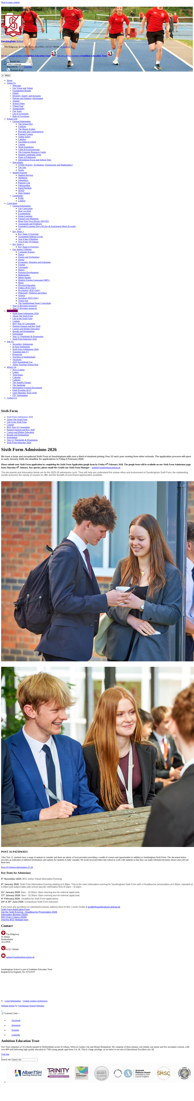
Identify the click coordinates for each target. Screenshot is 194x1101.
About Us (11, 83)
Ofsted (15, 93)
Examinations (24, 213)
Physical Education (26, 285)
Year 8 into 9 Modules (28, 239)
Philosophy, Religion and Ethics (32, 293)
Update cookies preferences (35, 1001)
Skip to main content (10, 2)
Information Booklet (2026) (14, 914)
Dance (21, 254)
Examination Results (21, 90)
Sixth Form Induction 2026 (24, 339)
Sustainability (18, 108)
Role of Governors (20, 116)
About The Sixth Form (22, 316)
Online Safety (24, 137)
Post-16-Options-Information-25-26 (17, 867)
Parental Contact (25, 134)
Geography (23, 267)
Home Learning (25, 216)
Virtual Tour (17, 106)
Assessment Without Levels (30, 236)
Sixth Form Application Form (15, 909)
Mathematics (24, 275)
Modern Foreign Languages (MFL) (34, 280)
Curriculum (12, 203)
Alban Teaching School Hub (25, 364)
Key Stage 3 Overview (28, 234)
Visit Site (5, 1054)
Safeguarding (24, 185)
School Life (12, 119)
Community (17, 195)
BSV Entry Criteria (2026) (14, 917)
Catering (22, 139)
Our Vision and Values (22, 88)
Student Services (25, 175)
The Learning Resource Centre (32, 152)
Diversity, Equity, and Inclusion (26, 96)
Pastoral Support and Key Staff (26, 326)
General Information (21, 121)
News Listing (18, 370)
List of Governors (20, 114)
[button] (8, 60)
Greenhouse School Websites (31, 1006)
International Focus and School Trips (34, 160)
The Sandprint (18, 385)
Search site (6, 1059)
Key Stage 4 (18, 244)
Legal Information (13, 1001)
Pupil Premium (25, 188)
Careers (21, 144)
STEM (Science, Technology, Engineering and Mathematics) (45, 165)
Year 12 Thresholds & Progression (27, 336)
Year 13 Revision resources (24, 308)
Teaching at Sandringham (23, 357)
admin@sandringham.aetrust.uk (20, 957)
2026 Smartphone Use (22, 362)
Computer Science (26, 252)
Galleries (16, 380)
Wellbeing (22, 178)
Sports (21, 170)
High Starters (24, 193)
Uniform (22, 126)
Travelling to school (27, 142)
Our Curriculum (25, 208)
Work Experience (26, 147)
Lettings (21, 201)
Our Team (17, 111)
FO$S (21, 198)
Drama (21, 259)
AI (19, 229)
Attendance (23, 180)
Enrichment (17, 334)
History (21, 270)
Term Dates (17, 375)
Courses (16, 321)
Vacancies (16, 359)
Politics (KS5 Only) (27, 288)
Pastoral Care (24, 183)
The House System (26, 129)
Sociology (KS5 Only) (28, 298)
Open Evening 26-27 (21, 390)
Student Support (19, 172)
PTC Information (20, 395)
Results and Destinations (23, 331)
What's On (11, 367)
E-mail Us (65, 47)
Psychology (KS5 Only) (29, 290)
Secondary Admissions (22, 344)
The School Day (25, 124)
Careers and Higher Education (26, 329)
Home (9, 80)
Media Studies (24, 277)
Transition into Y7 (20, 352)
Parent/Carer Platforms (28, 218)
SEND (21, 190)
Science (21, 295)
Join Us (10, 341)
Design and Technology (29, 257)
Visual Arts (23, 300)
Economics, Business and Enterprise (34, 262)
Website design (8, 1006)
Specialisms (17, 162)
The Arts (22, 167)
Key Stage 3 (18, 231)
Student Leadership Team (29, 154)
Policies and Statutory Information (27, 98)
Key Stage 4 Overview (28, 247)
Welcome (16, 85)
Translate (28, 67)
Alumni (15, 101)
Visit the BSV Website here (14, 920)
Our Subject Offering (22, 249)
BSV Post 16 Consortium (23, 323)
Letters (15, 372)
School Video (18, 103)
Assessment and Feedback (30, 224)
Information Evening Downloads (27, 387)
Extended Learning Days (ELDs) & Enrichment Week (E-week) (47, 226)
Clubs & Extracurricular (29, 149)
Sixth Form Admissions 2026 (25, 313)
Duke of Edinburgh (27, 157)
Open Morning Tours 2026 (24, 393)
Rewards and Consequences (30, 131)
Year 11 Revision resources (24, 306)
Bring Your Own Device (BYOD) (33, 221)
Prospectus (17, 354)
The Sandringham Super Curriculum (34, 303)
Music (21, 282)
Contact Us (12, 398)
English (21, 265)
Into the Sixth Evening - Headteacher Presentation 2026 (29, 912)
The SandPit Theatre (21, 382)
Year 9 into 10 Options (28, 242)
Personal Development (28, 272)
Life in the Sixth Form (22, 318)
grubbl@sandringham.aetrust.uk (106, 467)
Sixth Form (12, 311)
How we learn (24, 211)
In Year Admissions (21, 346)
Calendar (16, 377)
